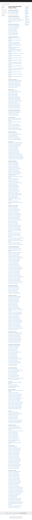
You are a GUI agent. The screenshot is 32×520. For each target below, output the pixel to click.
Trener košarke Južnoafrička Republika (14, 450)
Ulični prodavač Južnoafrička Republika (14, 400)
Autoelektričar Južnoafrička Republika (14, 43)
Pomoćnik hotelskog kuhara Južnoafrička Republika (16, 237)
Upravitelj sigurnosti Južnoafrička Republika (14, 339)
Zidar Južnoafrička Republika (12, 90)
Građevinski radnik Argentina (27, 19)
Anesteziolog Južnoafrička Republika (13, 186)
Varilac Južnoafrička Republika (13, 102)
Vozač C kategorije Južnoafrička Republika (14, 498)
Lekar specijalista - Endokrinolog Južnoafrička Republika (15, 203)
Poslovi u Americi (3, 7)
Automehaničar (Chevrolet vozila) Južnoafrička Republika (15, 74)
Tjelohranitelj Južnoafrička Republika (13, 425)
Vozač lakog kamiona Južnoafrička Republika (15, 492)
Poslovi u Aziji (4, 9)
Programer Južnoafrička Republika (13, 247)
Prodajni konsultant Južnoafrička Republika (14, 408)
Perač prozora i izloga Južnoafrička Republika (15, 321)
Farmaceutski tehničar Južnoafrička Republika (15, 182)
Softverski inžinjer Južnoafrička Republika (14, 277)
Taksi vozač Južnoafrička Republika (13, 474)
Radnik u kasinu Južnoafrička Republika (14, 215)
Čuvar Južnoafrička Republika (12, 432)
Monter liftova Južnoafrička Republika (13, 324)
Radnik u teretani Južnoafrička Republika (14, 465)
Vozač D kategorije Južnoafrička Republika (14, 499)
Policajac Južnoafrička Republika (13, 434)
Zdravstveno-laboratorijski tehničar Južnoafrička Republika (15, 177)
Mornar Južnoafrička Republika (13, 34)
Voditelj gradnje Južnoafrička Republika (14, 103)
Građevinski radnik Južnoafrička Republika (14, 91)
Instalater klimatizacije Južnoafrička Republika (15, 313)
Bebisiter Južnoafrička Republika (13, 368)
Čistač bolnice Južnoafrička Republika (14, 318)
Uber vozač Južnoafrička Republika (13, 476)
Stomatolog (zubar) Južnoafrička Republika (14, 168)
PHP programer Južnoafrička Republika (14, 260)
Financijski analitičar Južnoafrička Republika (15, 80)
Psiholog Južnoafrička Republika (13, 163)
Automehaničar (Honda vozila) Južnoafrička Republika (14, 64)
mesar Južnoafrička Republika (12, 354)
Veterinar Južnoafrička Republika (13, 33)
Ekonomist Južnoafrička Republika (13, 13)
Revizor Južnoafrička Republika (13, 12)
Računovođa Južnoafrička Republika (13, 11)
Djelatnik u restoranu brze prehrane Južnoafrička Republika (15, 241)
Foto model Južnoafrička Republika (13, 115)
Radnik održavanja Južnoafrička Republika (14, 296)
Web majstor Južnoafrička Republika (13, 255)
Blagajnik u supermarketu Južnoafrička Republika (15, 402)
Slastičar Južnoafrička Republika (13, 222)
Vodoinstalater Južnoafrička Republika (14, 301)
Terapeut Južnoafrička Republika (13, 192)
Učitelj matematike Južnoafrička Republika (14, 144)
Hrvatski (11, 513)
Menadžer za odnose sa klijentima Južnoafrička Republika (15, 391)
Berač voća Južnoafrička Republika (13, 26)
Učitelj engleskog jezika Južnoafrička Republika (15, 142)
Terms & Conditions (12, 516)
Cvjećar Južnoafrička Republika (13, 31)
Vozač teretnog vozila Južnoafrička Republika (15, 490)
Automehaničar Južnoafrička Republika (14, 42)
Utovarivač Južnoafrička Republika (13, 289)
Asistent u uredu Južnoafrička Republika (14, 18)
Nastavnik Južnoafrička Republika (13, 146)
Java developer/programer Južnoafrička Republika (15, 268)
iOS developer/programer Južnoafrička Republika (15, 257)
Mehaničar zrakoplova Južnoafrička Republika (15, 320)
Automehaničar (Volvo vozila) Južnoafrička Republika (14, 72)
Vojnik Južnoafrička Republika (12, 437)
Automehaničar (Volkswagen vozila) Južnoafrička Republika (15, 54)
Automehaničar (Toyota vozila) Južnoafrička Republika (14, 40)
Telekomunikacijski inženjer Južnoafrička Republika (16, 276)
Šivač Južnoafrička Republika (12, 353)
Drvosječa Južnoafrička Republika (13, 348)
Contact (21, 516)
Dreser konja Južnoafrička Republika (13, 466)
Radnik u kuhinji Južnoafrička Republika (14, 217)
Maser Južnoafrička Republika (12, 372)
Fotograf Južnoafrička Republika (13, 113)
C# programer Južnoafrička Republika (14, 272)
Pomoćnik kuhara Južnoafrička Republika (14, 209)
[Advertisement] (27, 39)
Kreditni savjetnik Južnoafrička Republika (14, 84)
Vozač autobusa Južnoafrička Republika (14, 471)
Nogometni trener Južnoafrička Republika (14, 449)
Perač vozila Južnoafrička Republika (13, 307)
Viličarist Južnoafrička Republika (13, 484)
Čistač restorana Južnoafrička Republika (14, 317)
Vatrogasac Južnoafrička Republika (13, 436)
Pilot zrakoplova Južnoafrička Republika (14, 494)
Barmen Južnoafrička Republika (13, 206)
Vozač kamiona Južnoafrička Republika (14, 475)
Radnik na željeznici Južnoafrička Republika (14, 482)
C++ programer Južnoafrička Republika (14, 271)
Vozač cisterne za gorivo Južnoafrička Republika (15, 487)
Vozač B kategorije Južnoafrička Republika (14, 500)
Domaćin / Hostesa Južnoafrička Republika (14, 125)
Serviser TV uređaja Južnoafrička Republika (14, 312)
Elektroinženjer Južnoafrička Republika (14, 98)
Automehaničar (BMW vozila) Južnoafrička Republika (14, 45)
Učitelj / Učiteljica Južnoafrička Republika (14, 145)
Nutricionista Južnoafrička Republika (13, 178)
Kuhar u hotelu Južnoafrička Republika (14, 234)
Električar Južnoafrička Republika (13, 300)
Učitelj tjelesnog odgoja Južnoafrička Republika (15, 154)
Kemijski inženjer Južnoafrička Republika (14, 422)
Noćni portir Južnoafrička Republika (13, 438)
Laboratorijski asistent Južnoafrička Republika (15, 413)
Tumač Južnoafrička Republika (12, 149)
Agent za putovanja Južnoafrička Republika (14, 505)
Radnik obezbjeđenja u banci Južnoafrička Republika (14, 443)
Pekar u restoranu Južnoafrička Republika (14, 239)
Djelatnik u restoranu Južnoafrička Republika (15, 214)
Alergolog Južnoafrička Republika (13, 201)
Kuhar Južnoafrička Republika (12, 207)
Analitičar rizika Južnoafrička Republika (14, 83)
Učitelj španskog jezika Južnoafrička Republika (15, 156)
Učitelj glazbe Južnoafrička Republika (14, 150)
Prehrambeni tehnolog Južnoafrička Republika (15, 421)
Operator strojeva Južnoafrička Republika (14, 345)
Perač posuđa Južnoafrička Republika (14, 210)
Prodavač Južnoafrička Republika (13, 392)
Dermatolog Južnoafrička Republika (13, 170)
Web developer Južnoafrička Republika (14, 253)
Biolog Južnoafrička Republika (12, 417)
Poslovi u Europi (4, 11)
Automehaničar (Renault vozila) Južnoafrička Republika (15, 58)
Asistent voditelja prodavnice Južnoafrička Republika (14, 21)
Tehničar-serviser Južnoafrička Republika (14, 325)
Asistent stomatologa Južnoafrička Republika (15, 194)
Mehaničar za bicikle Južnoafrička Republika (15, 322)
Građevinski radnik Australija (27, 22)
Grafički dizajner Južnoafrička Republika (14, 112)
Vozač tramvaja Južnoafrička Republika (14, 478)
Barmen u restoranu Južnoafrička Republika (14, 229)
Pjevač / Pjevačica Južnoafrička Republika (14, 138)
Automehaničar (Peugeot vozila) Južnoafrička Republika (15, 77)
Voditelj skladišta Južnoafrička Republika (14, 340)
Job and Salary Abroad (5, 3)
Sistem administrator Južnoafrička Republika (15, 252)
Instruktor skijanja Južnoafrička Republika (14, 464)
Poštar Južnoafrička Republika (12, 286)
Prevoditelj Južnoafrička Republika (13, 148)
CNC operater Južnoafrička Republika (14, 361)
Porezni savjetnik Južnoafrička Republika (14, 85)
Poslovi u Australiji (3, 15)
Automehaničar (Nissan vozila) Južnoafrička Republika (14, 66)
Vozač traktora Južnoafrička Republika (14, 479)
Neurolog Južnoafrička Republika (13, 185)
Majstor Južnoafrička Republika (13, 329)
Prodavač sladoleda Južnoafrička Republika (14, 404)
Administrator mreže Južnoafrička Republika (14, 248)
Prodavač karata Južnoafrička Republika (14, 399)
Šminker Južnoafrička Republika (13, 376)
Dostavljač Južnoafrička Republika (13, 472)
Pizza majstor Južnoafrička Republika (13, 218)
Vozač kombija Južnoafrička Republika (14, 483)
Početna (7, 513)
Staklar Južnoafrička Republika (13, 304)
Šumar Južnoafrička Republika (12, 303)
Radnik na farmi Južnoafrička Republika (14, 25)
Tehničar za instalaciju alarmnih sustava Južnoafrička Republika (14, 441)
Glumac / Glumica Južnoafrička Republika (14, 134)
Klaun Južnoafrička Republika (12, 135)
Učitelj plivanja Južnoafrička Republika (14, 452)
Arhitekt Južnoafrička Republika (13, 94)
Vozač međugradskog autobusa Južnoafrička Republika (15, 504)
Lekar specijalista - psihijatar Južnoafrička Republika (14, 199)
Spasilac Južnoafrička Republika (13, 433)
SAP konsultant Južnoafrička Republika (14, 273)
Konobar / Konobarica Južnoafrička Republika (15, 219)
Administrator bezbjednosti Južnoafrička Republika (15, 430)
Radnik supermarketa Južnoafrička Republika (15, 407)
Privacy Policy (18, 516)
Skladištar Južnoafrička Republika (13, 291)
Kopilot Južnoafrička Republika (13, 495)
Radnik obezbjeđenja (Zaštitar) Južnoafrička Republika (14, 429)
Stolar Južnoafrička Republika (12, 349)
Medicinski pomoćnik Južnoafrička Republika (15, 172)
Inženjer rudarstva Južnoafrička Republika (14, 362)
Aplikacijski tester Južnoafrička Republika (14, 280)
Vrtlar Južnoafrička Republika (12, 30)
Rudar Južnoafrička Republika (12, 364)
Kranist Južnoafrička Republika (13, 93)
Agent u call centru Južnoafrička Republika (14, 118)
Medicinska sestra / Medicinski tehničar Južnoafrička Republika (14, 174)
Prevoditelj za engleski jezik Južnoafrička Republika (16, 157)
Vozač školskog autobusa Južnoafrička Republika (15, 488)
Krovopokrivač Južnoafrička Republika (14, 105)
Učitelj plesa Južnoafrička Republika (13, 457)
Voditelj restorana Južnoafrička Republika (14, 336)
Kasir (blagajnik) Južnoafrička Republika (14, 396)
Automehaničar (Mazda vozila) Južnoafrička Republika (14, 70)
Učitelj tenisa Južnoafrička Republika (13, 453)
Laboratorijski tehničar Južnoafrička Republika (15, 420)
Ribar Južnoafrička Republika (12, 29)
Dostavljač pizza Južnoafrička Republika (14, 293)
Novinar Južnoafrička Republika (13, 283)
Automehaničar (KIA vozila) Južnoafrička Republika (16, 68)
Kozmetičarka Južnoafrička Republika (14, 371)
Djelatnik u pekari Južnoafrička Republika (14, 242)
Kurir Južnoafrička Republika (12, 496)
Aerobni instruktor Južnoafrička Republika (14, 458)
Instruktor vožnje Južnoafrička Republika (14, 480)
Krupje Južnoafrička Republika (12, 132)
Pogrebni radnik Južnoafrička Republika (14, 226)
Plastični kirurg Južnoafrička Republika (14, 190)
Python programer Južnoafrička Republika (14, 269)
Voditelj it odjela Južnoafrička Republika (14, 342)
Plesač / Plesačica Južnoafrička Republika (14, 460)
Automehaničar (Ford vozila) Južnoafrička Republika (14, 56)
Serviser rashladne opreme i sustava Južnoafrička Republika (15, 310)
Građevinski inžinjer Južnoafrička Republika (14, 101)
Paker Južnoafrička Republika (12, 290)
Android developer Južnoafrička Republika (14, 256)
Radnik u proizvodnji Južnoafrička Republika (15, 358)
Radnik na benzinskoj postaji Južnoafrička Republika (14, 120)
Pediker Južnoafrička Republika (13, 197)
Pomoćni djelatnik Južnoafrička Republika (14, 352)
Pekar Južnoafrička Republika (12, 356)
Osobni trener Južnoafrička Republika (13, 375)
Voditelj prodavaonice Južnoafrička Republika (15, 332)
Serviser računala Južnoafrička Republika (14, 275)
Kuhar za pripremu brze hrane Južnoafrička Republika (14, 231)
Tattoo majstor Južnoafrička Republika (14, 111)
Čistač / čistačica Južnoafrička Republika (14, 297)
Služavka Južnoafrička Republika (13, 316)
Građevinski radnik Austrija (27, 24)
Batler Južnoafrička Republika (12, 221)
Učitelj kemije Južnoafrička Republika (13, 153)
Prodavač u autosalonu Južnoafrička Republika (15, 403)
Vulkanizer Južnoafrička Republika (13, 305)
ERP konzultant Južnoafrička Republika (14, 265)
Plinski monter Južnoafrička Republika (14, 106)
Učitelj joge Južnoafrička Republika (13, 456)
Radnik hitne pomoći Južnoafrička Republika (15, 193)
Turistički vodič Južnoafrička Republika (14, 507)
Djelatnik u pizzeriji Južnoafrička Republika (14, 128)
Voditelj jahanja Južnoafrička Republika (14, 461)
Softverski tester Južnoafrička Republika (14, 279)
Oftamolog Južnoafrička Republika (13, 164)
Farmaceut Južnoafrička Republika (13, 181)
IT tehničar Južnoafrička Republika (13, 264)
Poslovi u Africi (4, 12)
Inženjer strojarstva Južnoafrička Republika (14, 99)
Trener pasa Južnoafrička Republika (13, 468)
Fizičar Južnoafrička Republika (12, 418)
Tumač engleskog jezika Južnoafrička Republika (15, 158)
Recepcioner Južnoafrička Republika (13, 124)
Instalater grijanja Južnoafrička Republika (14, 107)
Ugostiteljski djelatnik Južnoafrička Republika (15, 129)
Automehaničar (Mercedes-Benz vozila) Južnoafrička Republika (14, 48)
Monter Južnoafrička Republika (13, 360)
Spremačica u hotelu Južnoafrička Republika (15, 326)
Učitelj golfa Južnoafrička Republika (13, 454)
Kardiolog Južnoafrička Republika (13, 166)
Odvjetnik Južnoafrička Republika (13, 211)
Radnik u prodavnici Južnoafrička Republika (14, 406)
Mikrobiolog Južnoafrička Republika (13, 414)
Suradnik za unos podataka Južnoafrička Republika (16, 19)
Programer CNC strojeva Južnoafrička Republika (15, 281)
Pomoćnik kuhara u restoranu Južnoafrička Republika (14, 236)
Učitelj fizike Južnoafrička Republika (13, 152)
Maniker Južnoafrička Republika (13, 196)
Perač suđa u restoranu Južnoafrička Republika (15, 244)
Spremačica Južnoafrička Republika (13, 299)
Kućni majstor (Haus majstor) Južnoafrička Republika (14, 122)
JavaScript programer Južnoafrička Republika (15, 267)
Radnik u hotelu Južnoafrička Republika (14, 213)
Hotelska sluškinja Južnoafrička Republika (14, 308)
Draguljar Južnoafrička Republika (13, 357)
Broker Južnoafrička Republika (12, 87)
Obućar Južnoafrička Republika (13, 350)
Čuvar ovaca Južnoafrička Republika (13, 27)
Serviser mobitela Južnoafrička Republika (14, 314)
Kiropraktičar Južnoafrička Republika (13, 167)
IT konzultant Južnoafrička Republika (13, 261)
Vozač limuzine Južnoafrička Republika (14, 486)
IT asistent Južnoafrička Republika (13, 263)
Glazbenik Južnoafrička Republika (13, 136)
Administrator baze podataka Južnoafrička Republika (14, 251)
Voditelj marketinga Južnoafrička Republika (14, 334)
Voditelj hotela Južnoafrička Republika (14, 335)
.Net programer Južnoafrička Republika (14, 259)
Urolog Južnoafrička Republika (12, 189)
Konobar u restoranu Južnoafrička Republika (15, 225)
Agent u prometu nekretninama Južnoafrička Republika (14, 383)
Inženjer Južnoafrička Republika (13, 95)
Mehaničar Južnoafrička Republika (13, 346)
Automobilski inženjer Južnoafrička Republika (15, 49)
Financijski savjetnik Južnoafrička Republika (14, 81)
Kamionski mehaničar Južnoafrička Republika (15, 62)
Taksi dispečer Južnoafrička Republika (14, 287)
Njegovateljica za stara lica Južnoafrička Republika (15, 378)
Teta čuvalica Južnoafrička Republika (13, 379)
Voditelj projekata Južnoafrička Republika (14, 97)
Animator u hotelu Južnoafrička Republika (14, 139)
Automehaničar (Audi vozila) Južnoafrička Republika (14, 38)
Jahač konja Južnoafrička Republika (13, 462)
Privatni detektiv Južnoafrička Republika (14, 427)
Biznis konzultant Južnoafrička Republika (14, 338)
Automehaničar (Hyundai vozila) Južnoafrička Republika (15, 60)
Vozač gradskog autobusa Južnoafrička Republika (15, 502)
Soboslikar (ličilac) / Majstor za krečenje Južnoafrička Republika (14, 387)
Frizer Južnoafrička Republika (12, 374)
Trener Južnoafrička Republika (12, 446)
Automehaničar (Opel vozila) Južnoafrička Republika (14, 51)
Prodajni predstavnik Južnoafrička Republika (15, 395)
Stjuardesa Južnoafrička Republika (13, 126)
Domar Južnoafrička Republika (12, 384)
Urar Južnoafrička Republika (12, 365)
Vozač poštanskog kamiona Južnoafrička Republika (16, 491)
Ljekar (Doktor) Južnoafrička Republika (14, 171)
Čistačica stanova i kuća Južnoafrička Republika (15, 328)
